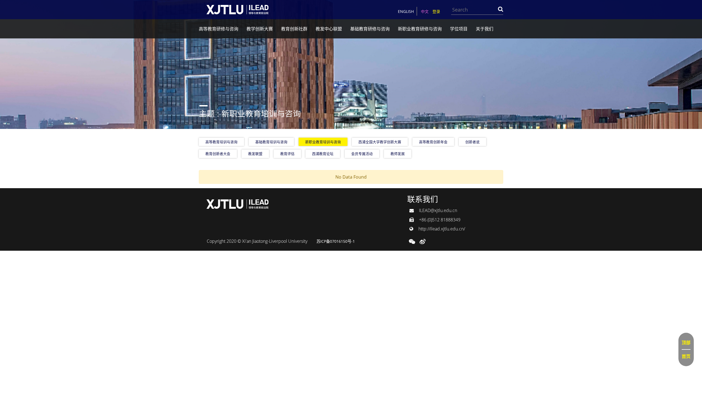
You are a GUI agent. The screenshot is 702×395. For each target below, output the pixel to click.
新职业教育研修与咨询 (420, 29)
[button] (412, 241)
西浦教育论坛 (322, 153)
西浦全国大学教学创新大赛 (379, 141)
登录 (436, 11)
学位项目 (459, 29)
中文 (425, 11)
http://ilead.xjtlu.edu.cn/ (441, 229)
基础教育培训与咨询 (271, 141)
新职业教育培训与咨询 (323, 141)
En (406, 11)
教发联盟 (255, 153)
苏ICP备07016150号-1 (335, 241)
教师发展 (397, 153)
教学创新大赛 (260, 29)
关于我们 (484, 29)
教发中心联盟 (329, 29)
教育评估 (287, 153)
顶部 (686, 343)
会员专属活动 (362, 153)
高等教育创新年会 (433, 141)
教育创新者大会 (217, 153)
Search (500, 9)
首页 (686, 356)
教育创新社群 (294, 29)
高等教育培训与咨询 (221, 141)
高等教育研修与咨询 (218, 29)
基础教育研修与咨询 (370, 29)
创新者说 (472, 141)
